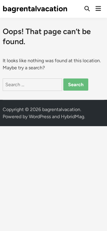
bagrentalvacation (35, 8)
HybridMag (72, 116)
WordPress (40, 116)
